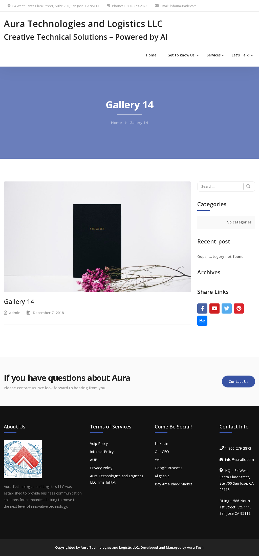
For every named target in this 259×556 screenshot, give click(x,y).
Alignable (162, 475)
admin (14, 312)
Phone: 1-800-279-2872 (129, 6)
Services (214, 55)
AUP (93, 459)
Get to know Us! (181, 55)
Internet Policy (102, 451)
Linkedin (161, 443)
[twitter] (227, 308)
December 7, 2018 (48, 312)
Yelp (158, 459)
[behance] (202, 321)
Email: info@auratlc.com (179, 6)
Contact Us (238, 381)
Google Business (168, 467)
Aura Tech (195, 547)
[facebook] (202, 308)
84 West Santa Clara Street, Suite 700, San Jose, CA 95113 (55, 6)
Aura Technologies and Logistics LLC (83, 23)
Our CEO (162, 451)
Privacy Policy (101, 467)
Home (151, 55)
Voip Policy (99, 443)
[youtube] (214, 308)
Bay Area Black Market (173, 484)
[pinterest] (239, 308)
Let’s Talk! (241, 55)
